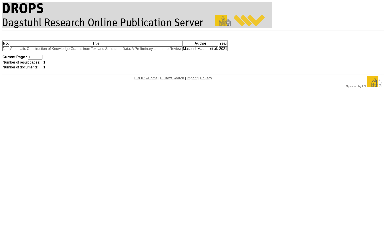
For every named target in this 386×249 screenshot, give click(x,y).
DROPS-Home (145, 78)
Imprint (192, 78)
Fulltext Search (172, 78)
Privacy (206, 78)
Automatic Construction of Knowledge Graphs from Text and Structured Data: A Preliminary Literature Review (96, 49)
